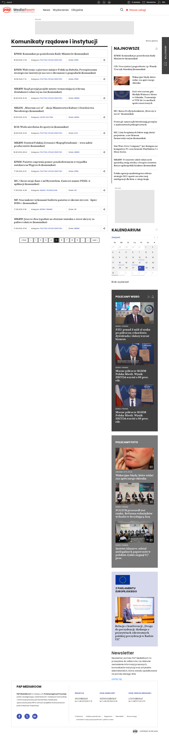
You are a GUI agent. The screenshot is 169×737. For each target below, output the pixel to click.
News (46, 10)
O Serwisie (79, 716)
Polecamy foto (127, 442)
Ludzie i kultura (46, 117)
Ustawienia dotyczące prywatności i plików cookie (94, 719)
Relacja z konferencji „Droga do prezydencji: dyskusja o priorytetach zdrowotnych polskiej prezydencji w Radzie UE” (134, 633)
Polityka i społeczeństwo (51, 60)
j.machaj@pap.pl (136, 698)
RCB (76, 133)
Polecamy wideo (127, 296)
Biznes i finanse (46, 209)
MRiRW (76, 98)
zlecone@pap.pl (81, 698)
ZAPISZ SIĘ (117, 679)
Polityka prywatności (93, 716)
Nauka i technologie (48, 190)
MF (75, 209)
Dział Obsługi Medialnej (140, 693)
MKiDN (76, 117)
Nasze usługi (137, 10)
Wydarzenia (61, 10)
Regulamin (108, 716)
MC (75, 190)
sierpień (116, 237)
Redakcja (79, 693)
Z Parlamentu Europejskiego (126, 589)
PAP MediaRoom (29, 687)
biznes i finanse (122, 326)
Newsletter (165, 53)
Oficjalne (77, 10)
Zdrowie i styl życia (124, 472)
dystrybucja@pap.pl (108, 698)
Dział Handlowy (107, 693)
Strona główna (152, 41)
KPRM (76, 60)
